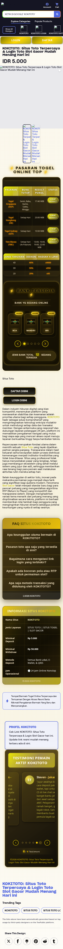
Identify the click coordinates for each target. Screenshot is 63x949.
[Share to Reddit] (45, 941)
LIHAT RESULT (53, 200)
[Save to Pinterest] (36, 941)
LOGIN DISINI (19, 400)
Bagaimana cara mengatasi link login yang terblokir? (31, 560)
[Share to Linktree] (27, 941)
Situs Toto (27, 447)
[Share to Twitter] (9, 941)
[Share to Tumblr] (54, 941)
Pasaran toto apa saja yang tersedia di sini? (31, 548)
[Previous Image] (2, 97)
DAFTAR (47, 40)
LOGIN (15, 40)
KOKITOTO (53, 417)
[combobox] (28, 14)
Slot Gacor (8, 485)
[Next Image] (60, 97)
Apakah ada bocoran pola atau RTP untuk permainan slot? (31, 572)
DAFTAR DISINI (19, 391)
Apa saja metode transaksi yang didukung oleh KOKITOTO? (31, 584)
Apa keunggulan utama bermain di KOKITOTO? (31, 536)
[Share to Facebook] (18, 941)
